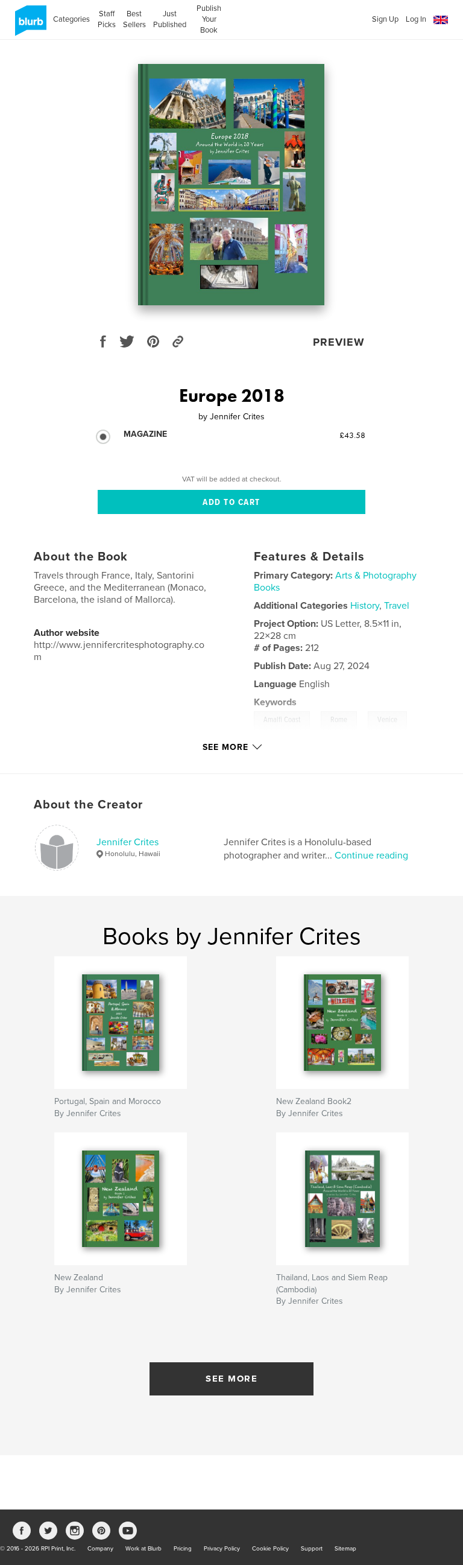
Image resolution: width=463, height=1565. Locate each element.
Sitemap (345, 1548)
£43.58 (352, 435)
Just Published (169, 19)
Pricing (183, 1548)
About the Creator (88, 805)
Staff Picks (106, 19)
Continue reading (371, 855)
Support (312, 1548)
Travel (396, 606)
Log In (416, 19)
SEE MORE (231, 1378)
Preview (339, 342)
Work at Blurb (143, 1548)
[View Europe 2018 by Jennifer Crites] (231, 184)
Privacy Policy (222, 1548)
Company (100, 1548)
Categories (71, 19)
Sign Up (385, 19)
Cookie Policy (270, 1548)
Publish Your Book (209, 19)
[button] (440, 20)
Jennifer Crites (127, 842)
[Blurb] (28, 25)
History (364, 606)
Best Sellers (134, 19)
